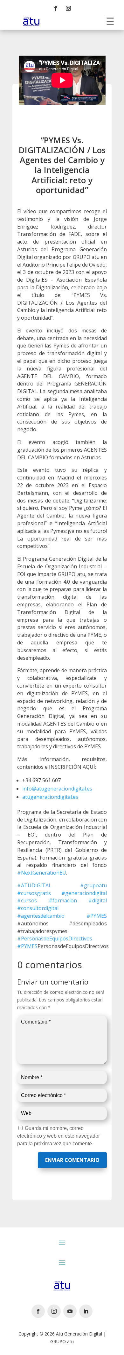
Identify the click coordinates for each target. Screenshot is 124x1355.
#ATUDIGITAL (34, 885)
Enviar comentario (72, 1160)
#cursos (27, 900)
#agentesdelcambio (41, 915)
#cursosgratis (34, 893)
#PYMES (96, 915)
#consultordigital (38, 908)
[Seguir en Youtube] (70, 1311)
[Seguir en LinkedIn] (86, 1311)
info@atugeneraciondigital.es (57, 788)
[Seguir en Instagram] (68, 8)
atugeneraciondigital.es (50, 796)
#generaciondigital (84, 893)
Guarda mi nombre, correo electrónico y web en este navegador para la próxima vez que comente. (58, 1135)
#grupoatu (93, 885)
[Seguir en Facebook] (56, 8)
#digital (97, 900)
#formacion (63, 900)
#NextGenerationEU (41, 872)
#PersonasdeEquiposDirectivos (54, 938)
